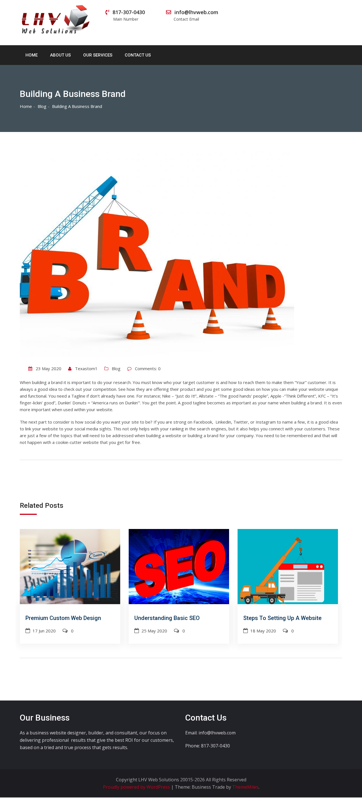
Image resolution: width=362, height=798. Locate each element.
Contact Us (138, 55)
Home (31, 55)
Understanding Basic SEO (167, 618)
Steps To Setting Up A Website (282, 618)
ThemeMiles (245, 787)
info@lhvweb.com (195, 15)
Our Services (97, 55)
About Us (60, 55)
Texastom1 (86, 368)
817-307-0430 (129, 15)
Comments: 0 (148, 368)
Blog (116, 368)
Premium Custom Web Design (63, 618)
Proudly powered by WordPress (137, 787)
